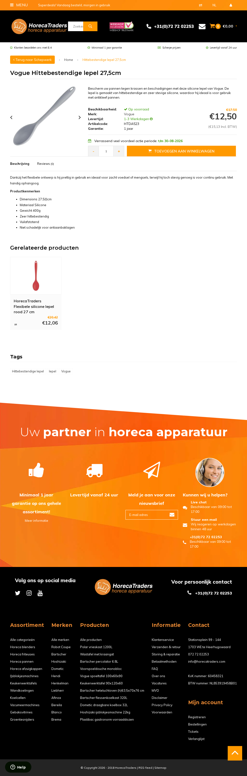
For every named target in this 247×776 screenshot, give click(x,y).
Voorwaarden (162, 712)
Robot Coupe (61, 647)
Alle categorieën (22, 640)
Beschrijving (19, 164)
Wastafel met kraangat (97, 654)
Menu (21, 4)
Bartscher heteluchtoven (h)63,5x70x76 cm (112, 690)
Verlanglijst (196, 739)
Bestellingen (197, 724)
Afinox (56, 698)
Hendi (55, 676)
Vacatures (159, 683)
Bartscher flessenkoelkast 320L (103, 698)
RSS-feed (145, 767)
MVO (155, 690)
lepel (52, 371)
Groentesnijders (22, 719)
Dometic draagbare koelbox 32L (104, 705)
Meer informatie (36, 520)
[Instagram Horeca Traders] (29, 593)
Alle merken (60, 640)
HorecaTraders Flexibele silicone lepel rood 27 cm (34, 306)
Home (68, 60)
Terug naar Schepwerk (33, 60)
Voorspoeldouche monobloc (101, 669)
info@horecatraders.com (206, 661)
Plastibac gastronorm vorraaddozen (107, 719)
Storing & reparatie (166, 654)
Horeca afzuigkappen (26, 669)
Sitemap (160, 767)
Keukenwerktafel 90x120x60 (101, 683)
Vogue (128, 114)
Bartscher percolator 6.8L (99, 661)
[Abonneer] (172, 515)
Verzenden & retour (166, 647)
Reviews (45, 164)
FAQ (155, 669)
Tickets (193, 731)
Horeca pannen (22, 661)
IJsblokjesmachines (24, 676)
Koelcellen (18, 698)
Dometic (57, 669)
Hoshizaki (58, 661)
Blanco (56, 712)
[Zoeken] (90, 26)
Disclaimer (159, 698)
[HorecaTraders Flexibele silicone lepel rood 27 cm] (36, 276)
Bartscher (58, 654)
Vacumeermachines (25, 705)
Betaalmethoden (164, 661)
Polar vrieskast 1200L (96, 647)
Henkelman (60, 683)
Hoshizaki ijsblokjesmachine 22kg (105, 712)
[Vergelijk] (200, 5)
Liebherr (57, 690)
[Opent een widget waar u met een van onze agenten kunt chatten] (18, 767)
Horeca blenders (22, 647)
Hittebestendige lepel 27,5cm (104, 60)
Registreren (197, 717)
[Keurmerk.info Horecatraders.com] (122, 26)
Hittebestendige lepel (28, 371)
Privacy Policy (162, 705)
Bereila (56, 705)
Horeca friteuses (22, 654)
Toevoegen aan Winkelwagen (184, 151)
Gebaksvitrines (21, 712)
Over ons (158, 676)
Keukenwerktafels (23, 683)
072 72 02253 (198, 654)
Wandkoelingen (22, 690)
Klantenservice (163, 640)
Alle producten (91, 640)
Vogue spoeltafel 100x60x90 (101, 676)
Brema (56, 719)
